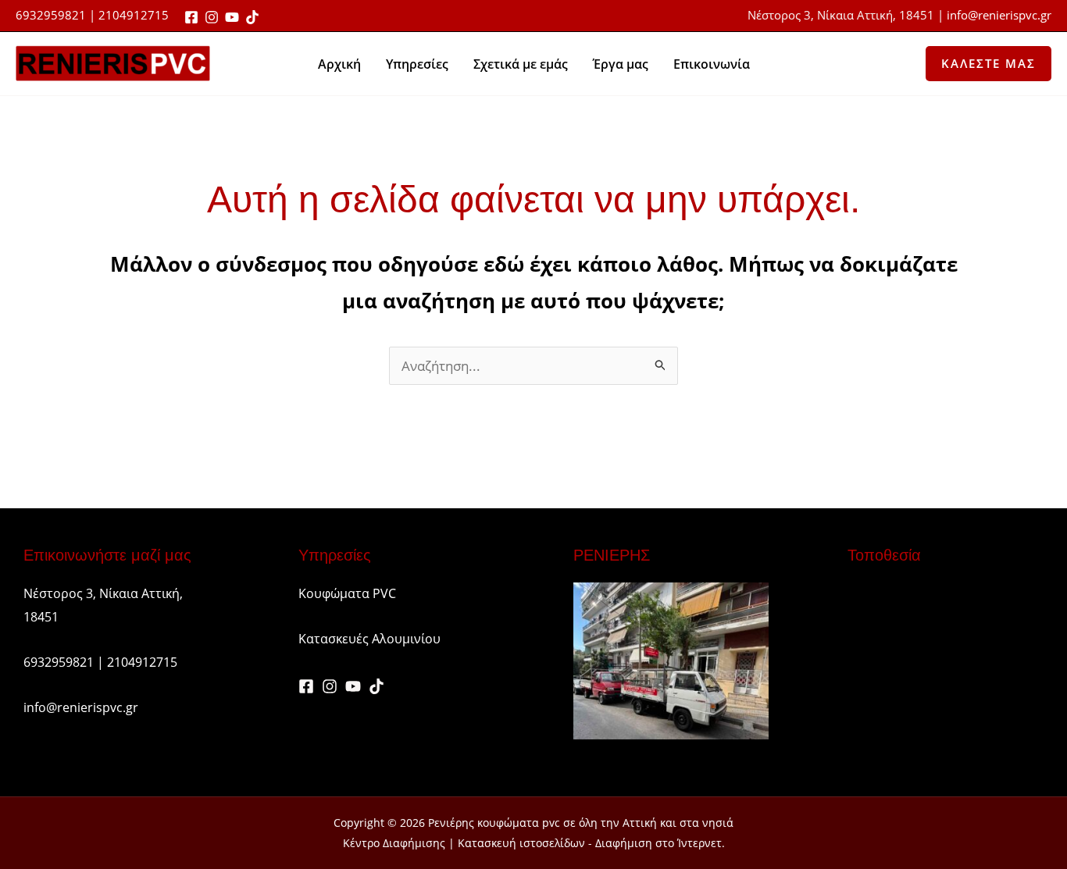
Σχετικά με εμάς (520, 64)
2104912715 (142, 662)
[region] (533, 832)
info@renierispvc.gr (999, 15)
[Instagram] (212, 17)
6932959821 (51, 15)
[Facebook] (191, 17)
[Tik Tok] (252, 17)
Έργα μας (620, 64)
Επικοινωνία (711, 64)
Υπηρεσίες (417, 64)
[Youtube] (232, 17)
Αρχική (339, 64)
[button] (988, 63)
